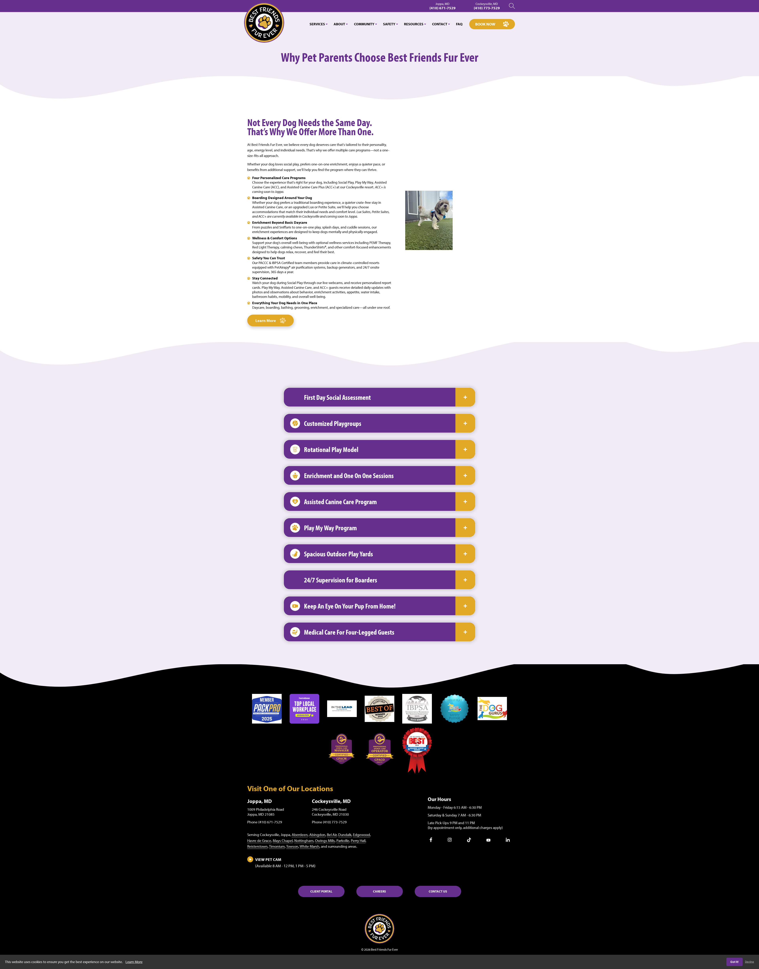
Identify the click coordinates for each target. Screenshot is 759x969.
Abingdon (317, 834)
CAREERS (379, 891)
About (339, 24)
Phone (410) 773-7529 (329, 822)
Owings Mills (325, 840)
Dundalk (344, 834)
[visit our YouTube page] (488, 840)
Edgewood (361, 834)
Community (364, 24)
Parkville (342, 840)
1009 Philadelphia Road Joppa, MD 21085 (265, 812)
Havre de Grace (259, 840)
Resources (413, 24)
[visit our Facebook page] (431, 841)
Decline (749, 961)
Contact (439, 24)
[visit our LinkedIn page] (508, 841)
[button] (379, 397)
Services (317, 24)
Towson (292, 846)
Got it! (734, 961)
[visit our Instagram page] (450, 841)
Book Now (485, 24)
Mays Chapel (283, 840)
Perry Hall (358, 840)
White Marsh (309, 846)
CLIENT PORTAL (321, 891)
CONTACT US (438, 891)
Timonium (277, 846)
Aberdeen (300, 834)
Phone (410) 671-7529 (264, 822)
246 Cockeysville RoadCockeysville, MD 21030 (330, 812)
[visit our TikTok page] (469, 841)
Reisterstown (257, 846)
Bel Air (332, 834)
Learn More (265, 320)
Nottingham (303, 840)
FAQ (459, 24)
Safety (389, 24)
